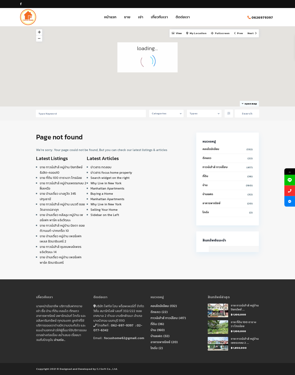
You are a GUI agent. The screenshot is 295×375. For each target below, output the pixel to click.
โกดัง (205, 212)
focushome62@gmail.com (124, 337)
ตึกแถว (206, 158)
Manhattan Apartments (107, 188)
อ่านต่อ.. (59, 339)
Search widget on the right (110, 177)
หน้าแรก (110, 17)
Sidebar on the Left (105, 214)
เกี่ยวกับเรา (159, 17)
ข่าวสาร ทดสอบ (101, 167)
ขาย (127, 17)
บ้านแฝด (207, 194)
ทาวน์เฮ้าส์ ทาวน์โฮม (215, 167)
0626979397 (262, 17)
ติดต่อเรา (183, 17)
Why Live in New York (106, 183)
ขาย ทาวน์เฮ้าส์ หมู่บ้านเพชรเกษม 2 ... (245, 341)
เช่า (140, 17)
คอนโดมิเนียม (210, 149)
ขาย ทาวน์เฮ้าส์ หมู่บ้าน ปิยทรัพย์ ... (245, 307)
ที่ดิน (205, 176)
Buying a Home (102, 193)
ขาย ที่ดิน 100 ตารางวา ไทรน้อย (61, 177)
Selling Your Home (104, 209)
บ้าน (205, 185)
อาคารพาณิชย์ (211, 203)
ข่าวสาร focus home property (111, 172)
